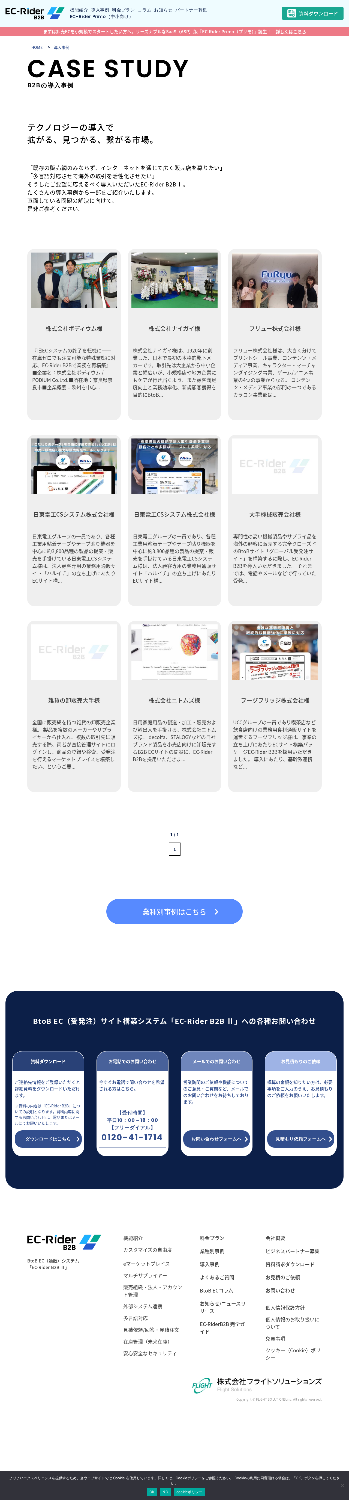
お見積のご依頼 (283, 1277)
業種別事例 (212, 1251)
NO (165, 1492)
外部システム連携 (142, 1306)
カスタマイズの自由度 (147, 1249)
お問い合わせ (280, 1290)
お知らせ (163, 10)
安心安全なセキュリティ (150, 1353)
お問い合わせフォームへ (216, 1139)
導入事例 (100, 10)
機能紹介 (79, 10)
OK (152, 1492)
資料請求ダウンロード (290, 1264)
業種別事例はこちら (174, 911)
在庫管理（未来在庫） (147, 1341)
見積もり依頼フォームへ (301, 1139)
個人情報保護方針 (285, 1307)
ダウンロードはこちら (48, 1139)
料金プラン (123, 10)
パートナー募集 (191, 10)
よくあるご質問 (217, 1277)
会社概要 (275, 1237)
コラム (144, 10)
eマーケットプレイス (146, 1263)
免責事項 (275, 1338)
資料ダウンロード (313, 13)
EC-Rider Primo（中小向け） (102, 16)
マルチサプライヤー (145, 1275)
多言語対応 (135, 1317)
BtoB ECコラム (216, 1290)
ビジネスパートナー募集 (293, 1251)
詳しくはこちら (291, 31)
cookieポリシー (189, 1492)
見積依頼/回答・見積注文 (151, 1329)
